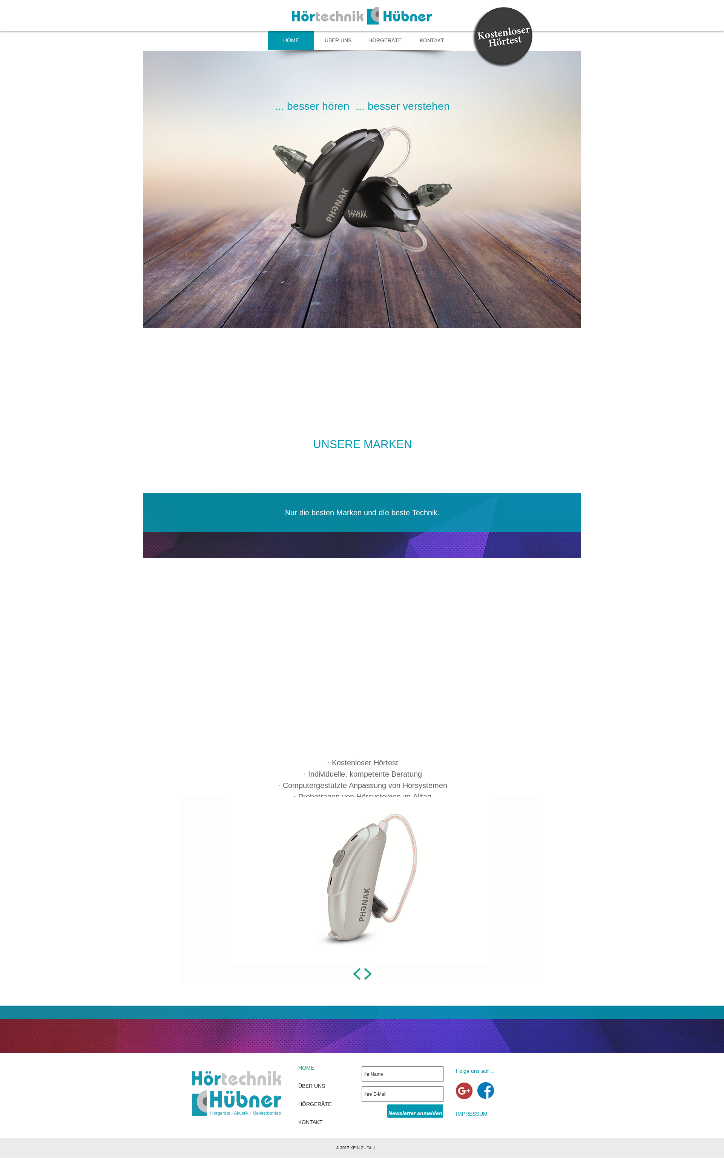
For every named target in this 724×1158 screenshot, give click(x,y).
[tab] (185, 988)
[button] (356, 974)
